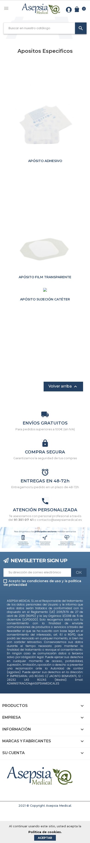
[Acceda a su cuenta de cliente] (69, 9)
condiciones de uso (44, 581)
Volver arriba (63, 386)
